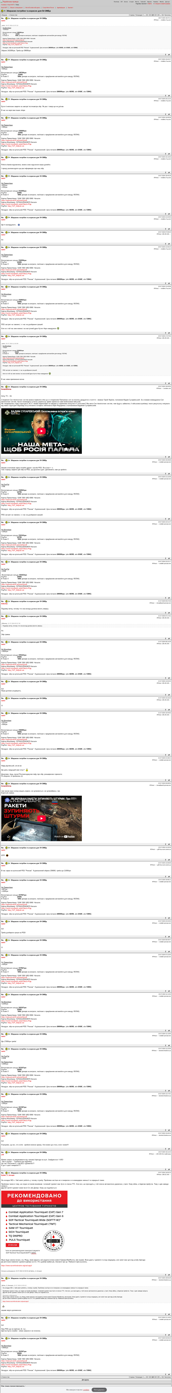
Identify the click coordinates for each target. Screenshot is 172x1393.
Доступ (167, 1)
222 (150, 15)
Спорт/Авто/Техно (48, 7)
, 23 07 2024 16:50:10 (14, 1285)
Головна (3, 4)
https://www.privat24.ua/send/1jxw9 (13, 40)
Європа (149, 1)
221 (147, 15)
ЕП (122, 1)
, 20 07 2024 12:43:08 (10, 343)
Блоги (126, 1)
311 (163, 15)
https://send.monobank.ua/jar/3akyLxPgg (15, 43)
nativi (3, 21)
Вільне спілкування (16, 7)
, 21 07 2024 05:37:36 (11, 623)
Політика (116, 1)
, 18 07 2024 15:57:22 (10, 25)
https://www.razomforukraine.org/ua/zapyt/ (16, 1266)
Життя (137, 1)
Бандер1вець (6, 389)
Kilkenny (4, 604)
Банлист (70, 7)
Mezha (162, 1)
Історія (131, 1)
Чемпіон (155, 1)
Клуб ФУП (11, 4)
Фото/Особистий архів (32, 7)
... (145, 15)
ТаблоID (143, 1)
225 (158, 15)
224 (155, 15)
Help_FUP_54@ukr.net (15, 44)
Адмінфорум (61, 7)
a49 (2, 1155)
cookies (86, 1390)
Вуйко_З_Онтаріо (7, 1175)
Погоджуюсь (99, 1390)
